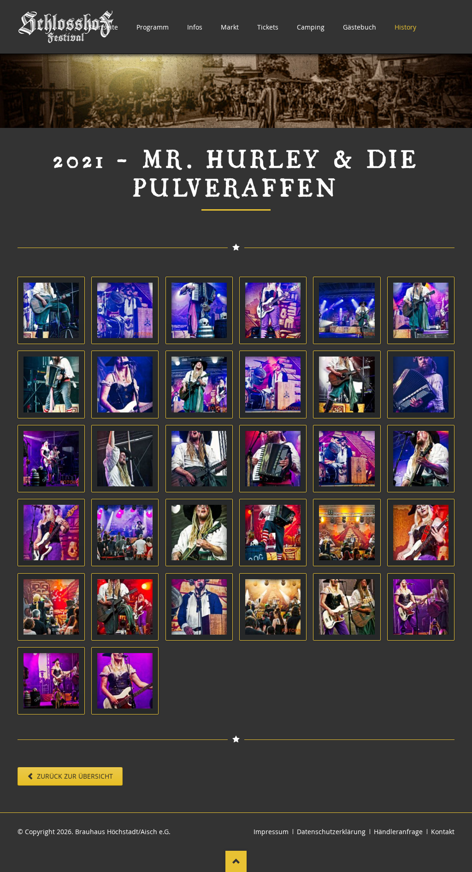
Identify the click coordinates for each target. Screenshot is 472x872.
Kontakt (442, 831)
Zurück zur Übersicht (74, 776)
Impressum (271, 831)
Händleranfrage (398, 831)
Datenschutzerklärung (331, 831)
